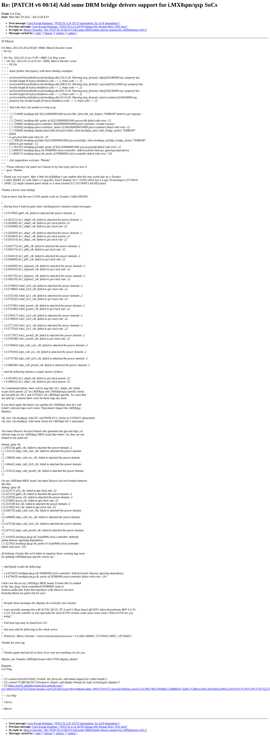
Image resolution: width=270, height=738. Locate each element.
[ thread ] (48, 33)
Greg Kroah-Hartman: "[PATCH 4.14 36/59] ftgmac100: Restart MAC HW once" (80, 26)
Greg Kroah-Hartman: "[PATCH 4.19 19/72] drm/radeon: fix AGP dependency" (73, 23)
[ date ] (38, 33)
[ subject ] (60, 33)
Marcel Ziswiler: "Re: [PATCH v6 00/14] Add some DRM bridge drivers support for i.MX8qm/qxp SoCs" (85, 29)
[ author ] (71, 33)
